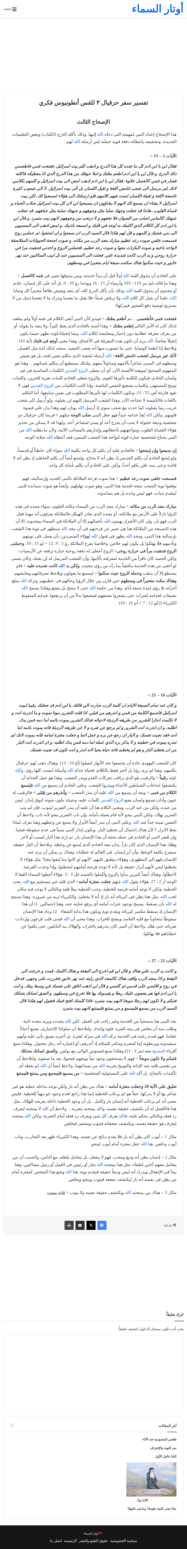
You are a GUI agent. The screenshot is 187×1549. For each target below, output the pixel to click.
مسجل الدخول (150, 1329)
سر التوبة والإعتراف (163, 1448)
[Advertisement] (93, 54)
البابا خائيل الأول (166, 1456)
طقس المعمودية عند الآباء (159, 1439)
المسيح (158, 1051)
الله (100, 134)
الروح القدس (76, 370)
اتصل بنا (56, 1541)
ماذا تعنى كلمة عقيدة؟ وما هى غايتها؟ (152, 1508)
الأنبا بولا (142, 1500)
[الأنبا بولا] (151, 1495)
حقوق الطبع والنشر (93, 1541)
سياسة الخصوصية (123, 1541)
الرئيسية (70, 1541)
